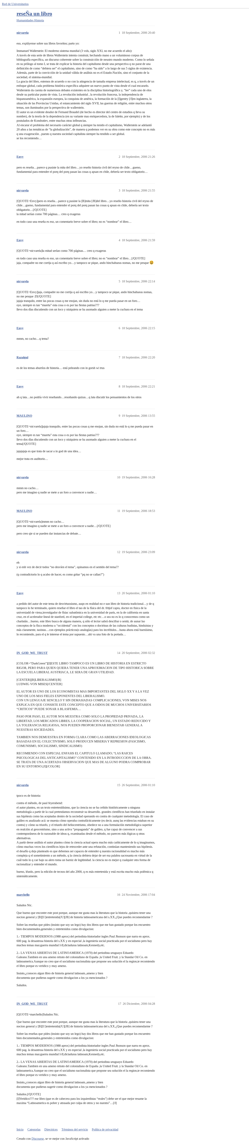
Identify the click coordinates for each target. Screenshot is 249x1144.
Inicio (20, 1129)
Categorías (33, 1129)
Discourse (38, 1138)
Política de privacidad (105, 1129)
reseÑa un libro (34, 14)
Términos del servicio (74, 1129)
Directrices (51, 1129)
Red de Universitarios (15, 4)
